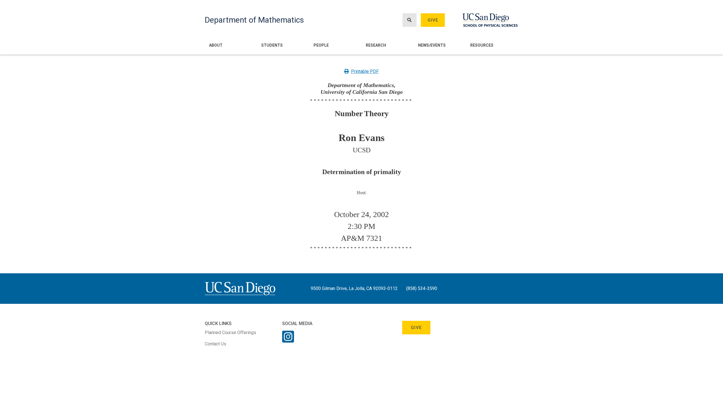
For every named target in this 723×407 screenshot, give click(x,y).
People (321, 45)
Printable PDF (365, 71)
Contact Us (215, 344)
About (216, 45)
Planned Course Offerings (230, 332)
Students (272, 45)
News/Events (432, 45)
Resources (481, 45)
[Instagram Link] (288, 340)
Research (376, 45)
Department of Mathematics (254, 20)
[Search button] (409, 20)
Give (433, 20)
